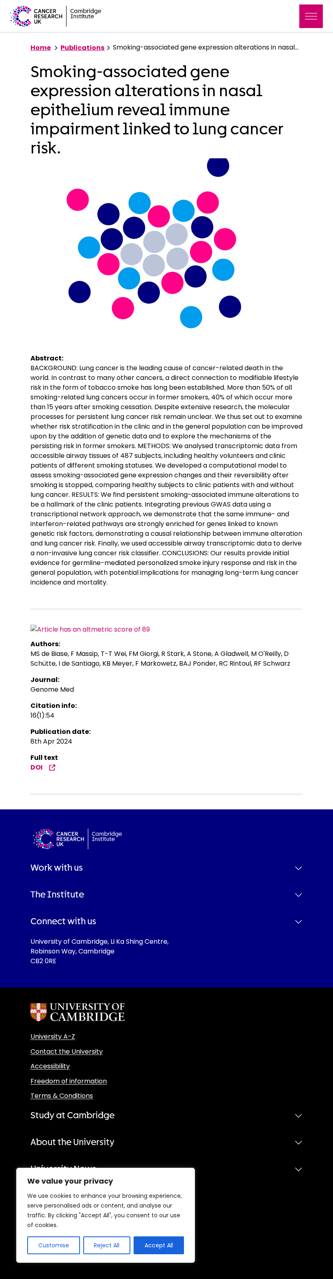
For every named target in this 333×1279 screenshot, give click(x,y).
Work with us (56, 867)
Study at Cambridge (72, 1115)
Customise (53, 1245)
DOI (36, 767)
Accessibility (50, 1066)
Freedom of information (68, 1081)
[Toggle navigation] (311, 16)
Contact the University (66, 1051)
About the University (72, 1142)
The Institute (57, 894)
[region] (105, 1215)
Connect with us (63, 921)
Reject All (106, 1245)
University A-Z (52, 1036)
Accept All (159, 1245)
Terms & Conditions (61, 1095)
